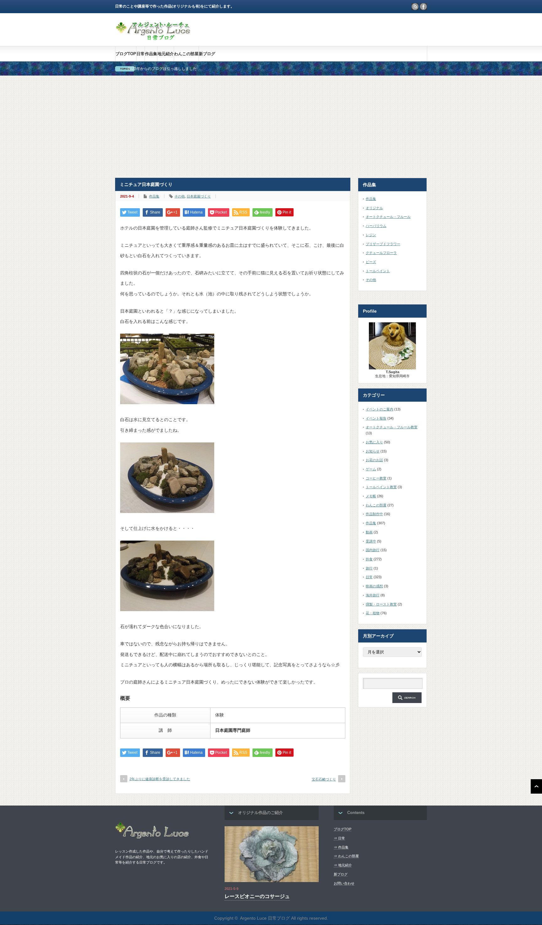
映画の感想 (374, 586)
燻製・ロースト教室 (381, 604)
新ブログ (207, 53)
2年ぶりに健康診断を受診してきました (160, 779)
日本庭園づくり (199, 196)
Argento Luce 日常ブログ (265, 918)
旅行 (369, 568)
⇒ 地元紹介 (343, 865)
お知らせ (373, 451)
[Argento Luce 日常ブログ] (153, 37)
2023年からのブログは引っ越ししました (162, 68)
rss (415, 6)
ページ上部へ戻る (536, 786)
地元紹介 (165, 53)
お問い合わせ (344, 883)
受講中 (371, 541)
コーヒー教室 (376, 478)
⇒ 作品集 (341, 847)
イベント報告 (376, 418)
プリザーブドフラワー (383, 244)
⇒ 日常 (339, 838)
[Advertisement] (271, 127)
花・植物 (373, 613)
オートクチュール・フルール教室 (391, 427)
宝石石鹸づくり (324, 779)
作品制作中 (374, 514)
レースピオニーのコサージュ (257, 896)
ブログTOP (125, 53)
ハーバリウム (376, 226)
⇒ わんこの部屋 (346, 856)
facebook (423, 6)
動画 (369, 532)
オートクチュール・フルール (388, 217)
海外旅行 (373, 595)
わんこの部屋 (186, 53)
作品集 (151, 53)
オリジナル (374, 208)
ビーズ (371, 262)
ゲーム (371, 469)
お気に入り (374, 442)
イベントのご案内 (379, 409)
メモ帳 (371, 496)
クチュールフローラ (381, 253)
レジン (371, 235)
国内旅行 (373, 550)
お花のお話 (374, 460)
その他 (179, 196)
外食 (369, 559)
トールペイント (378, 271)
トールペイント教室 (381, 487)
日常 (140, 53)
